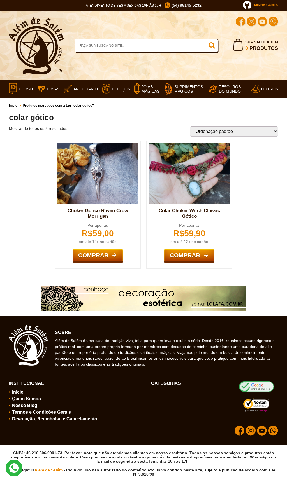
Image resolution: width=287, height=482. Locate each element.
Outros (269, 89)
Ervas (53, 89)
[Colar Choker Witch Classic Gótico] (189, 145)
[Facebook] (240, 22)
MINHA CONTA (266, 5)
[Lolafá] (143, 288)
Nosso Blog (24, 405)
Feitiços (121, 89)
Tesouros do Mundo (230, 89)
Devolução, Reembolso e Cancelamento (54, 419)
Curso (26, 89)
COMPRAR (93, 255)
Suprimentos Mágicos (188, 89)
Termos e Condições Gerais (41, 412)
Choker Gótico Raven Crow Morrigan (98, 213)
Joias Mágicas (150, 89)
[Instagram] (251, 22)
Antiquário (85, 89)
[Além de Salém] (36, 19)
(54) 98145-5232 (186, 5)
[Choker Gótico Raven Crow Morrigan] (97, 145)
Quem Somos (26, 398)
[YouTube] (262, 22)
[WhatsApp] (273, 22)
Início (13, 105)
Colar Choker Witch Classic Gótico (189, 213)
